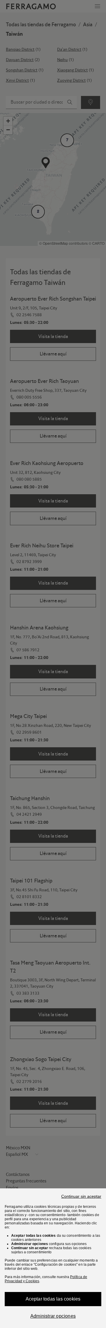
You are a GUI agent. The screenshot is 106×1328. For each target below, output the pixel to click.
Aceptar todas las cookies (53, 1298)
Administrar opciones (53, 1316)
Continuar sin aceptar (81, 1196)
